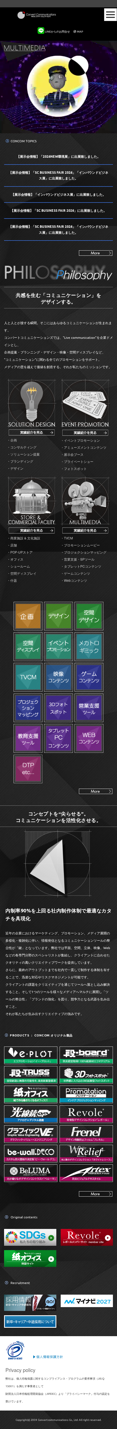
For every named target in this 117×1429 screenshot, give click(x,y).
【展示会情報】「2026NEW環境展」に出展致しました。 (58, 156)
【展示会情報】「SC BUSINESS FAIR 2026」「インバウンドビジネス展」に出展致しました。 (58, 175)
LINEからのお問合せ (57, 31)
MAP (80, 31)
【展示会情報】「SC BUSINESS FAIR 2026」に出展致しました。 (58, 210)
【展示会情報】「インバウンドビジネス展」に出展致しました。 (58, 194)
